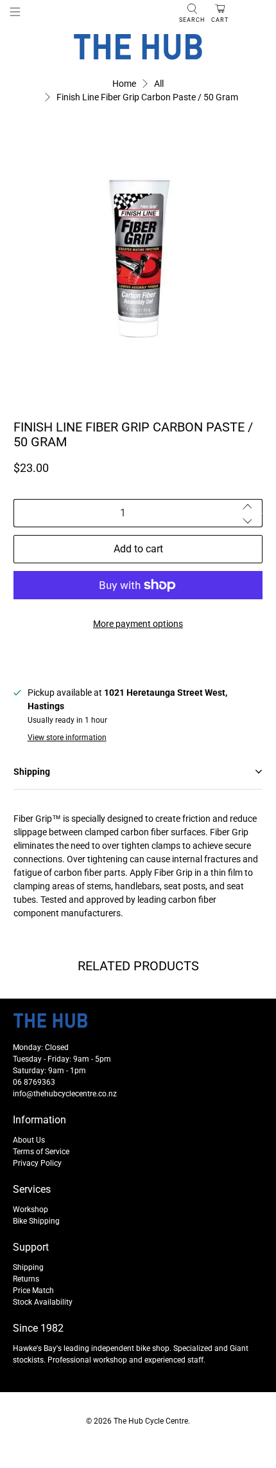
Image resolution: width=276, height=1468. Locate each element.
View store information (67, 737)
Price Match (33, 1290)
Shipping (28, 1267)
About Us (29, 1140)
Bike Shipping (36, 1221)
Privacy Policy (37, 1163)
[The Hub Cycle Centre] (138, 47)
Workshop (30, 1209)
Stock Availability (43, 1302)
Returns (26, 1278)
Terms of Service (41, 1151)
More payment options (138, 624)
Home (124, 83)
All (159, 83)
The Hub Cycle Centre (151, 1421)
